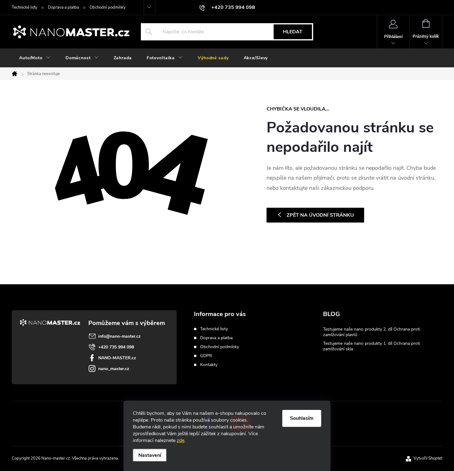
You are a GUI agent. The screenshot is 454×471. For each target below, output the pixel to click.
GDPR (206, 356)
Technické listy (24, 7)
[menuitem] (35, 58)
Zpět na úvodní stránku (320, 215)
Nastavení (149, 455)
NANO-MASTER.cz (117, 358)
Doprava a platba (63, 7)
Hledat (292, 31)
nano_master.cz (113, 369)
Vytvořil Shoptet (428, 458)
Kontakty (208, 365)
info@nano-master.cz (119, 336)
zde (180, 440)
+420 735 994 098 (116, 347)
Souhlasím (301, 418)
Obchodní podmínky (108, 7)
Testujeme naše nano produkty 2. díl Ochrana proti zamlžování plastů (371, 332)
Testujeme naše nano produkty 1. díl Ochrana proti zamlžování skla (371, 346)
